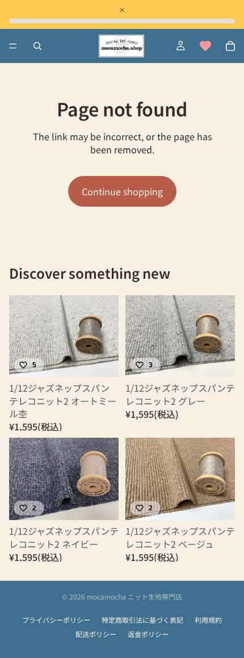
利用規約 (208, 620)
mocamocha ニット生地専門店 (134, 596)
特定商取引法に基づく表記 (142, 620)
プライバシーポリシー (56, 620)
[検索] (37, 45)
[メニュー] (13, 46)
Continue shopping (122, 191)
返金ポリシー (148, 634)
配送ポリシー (95, 634)
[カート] (230, 45)
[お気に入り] (205, 45)
